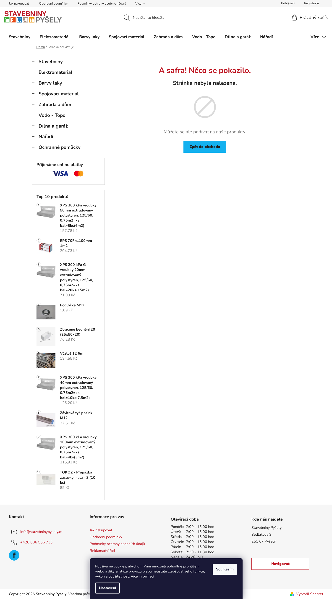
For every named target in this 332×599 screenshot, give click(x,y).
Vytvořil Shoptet (309, 593)
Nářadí (46, 136)
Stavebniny (51, 61)
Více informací (142, 576)
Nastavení (107, 588)
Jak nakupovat (19, 3)
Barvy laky (50, 83)
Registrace (311, 3)
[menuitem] (19, 37)
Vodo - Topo (52, 115)
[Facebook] (14, 555)
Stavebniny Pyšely (266, 527)
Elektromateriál (55, 72)
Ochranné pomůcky (60, 147)
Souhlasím (225, 569)
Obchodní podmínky (53, 3)
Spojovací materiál (59, 94)
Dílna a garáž (53, 126)
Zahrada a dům (55, 104)
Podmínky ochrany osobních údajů (102, 3)
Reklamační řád (102, 550)
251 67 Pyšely (263, 541)
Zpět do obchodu (205, 146)
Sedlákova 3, (261, 534)
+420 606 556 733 (36, 542)
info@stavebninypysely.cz (41, 531)
